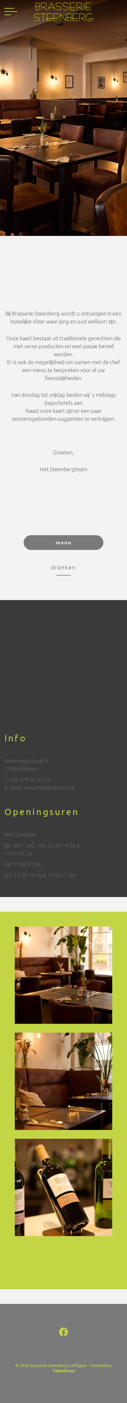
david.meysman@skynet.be (42, 788)
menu (63, 543)
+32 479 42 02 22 (30, 780)
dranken (63, 567)
